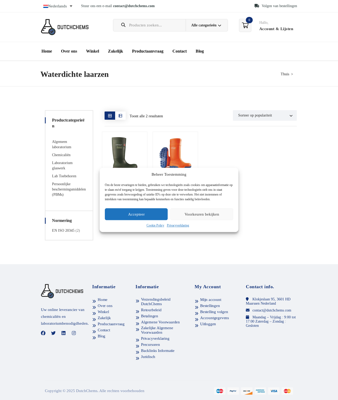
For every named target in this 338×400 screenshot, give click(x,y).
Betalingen (149, 316)
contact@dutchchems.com (134, 6)
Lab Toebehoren (64, 176)
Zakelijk (115, 51)
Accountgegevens (214, 318)
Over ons (69, 51)
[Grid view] (110, 115)
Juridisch (148, 357)
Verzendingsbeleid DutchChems (156, 301)
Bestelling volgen (214, 312)
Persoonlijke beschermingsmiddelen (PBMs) (69, 189)
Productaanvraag (147, 51)
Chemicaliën (61, 155)
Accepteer (136, 214)
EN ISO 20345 (63, 230)
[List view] (120, 115)
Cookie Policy (155, 225)
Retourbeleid (151, 310)
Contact (179, 51)
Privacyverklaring (178, 225)
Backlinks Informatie (158, 350)
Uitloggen (208, 324)
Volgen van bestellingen (279, 6)
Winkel (92, 51)
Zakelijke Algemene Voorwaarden (157, 330)
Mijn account (210, 299)
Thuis (285, 74)
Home (46, 51)
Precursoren (150, 344)
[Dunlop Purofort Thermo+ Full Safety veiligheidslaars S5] (175, 154)
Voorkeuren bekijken (202, 214)
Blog (200, 51)
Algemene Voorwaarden (160, 322)
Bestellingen (210, 306)
